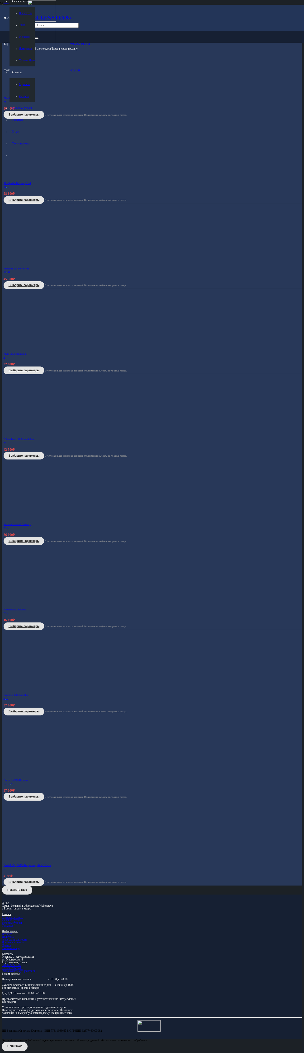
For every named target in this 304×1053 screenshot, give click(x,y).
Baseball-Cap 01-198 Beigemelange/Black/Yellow (27, 865)
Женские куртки (11, 919)
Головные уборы (12, 922)
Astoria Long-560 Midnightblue (19, 439)
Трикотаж (7, 925)
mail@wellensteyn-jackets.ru (19, 971)
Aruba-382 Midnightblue (15, 354)
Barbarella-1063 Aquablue (16, 695)
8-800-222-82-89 (11, 965)
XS (5, 187)
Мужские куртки (12, 917)
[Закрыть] (36, 38)
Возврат (7, 933)
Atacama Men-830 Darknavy (17, 524)
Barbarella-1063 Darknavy (16, 780)
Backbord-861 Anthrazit (15, 609)
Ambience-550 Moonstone (16, 268)
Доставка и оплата (13, 942)
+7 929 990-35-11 (12, 968)
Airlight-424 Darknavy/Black (17, 183)
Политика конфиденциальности (14, 938)
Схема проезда (10, 948)
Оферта (6, 945)
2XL (6, 528)
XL (8, 272)
